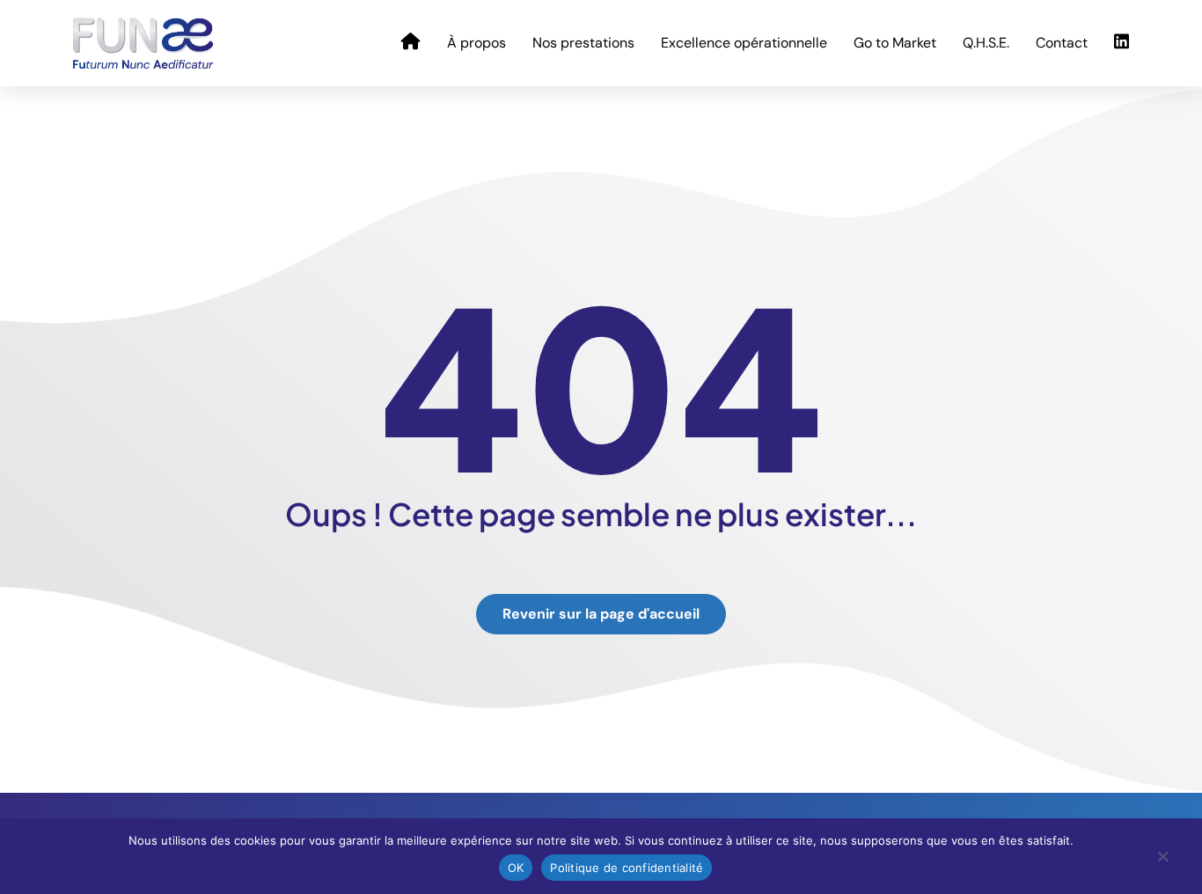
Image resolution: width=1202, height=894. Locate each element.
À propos (476, 42)
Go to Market (895, 42)
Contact (1062, 42)
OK (516, 868)
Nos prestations (583, 42)
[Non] (1162, 860)
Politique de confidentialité (626, 868)
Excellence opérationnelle (744, 42)
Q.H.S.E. (986, 42)
